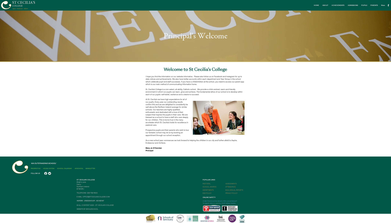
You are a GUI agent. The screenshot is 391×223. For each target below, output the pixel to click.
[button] (325, 5)
